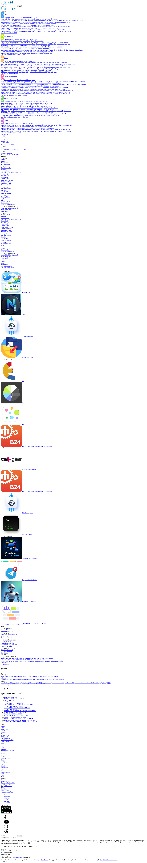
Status (2, 743)
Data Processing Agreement (14, 703)
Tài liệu (3, 761)
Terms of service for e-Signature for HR (19, 720)
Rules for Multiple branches (15, 717)
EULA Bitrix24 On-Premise (13, 706)
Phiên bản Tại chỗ (5, 758)
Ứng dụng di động (6, 781)
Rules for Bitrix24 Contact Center (17, 715)
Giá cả (2, 727)
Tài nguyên (4, 755)
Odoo (2, 776)
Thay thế (3, 752)
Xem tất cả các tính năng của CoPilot (11, 132)
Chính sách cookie (17, 857)
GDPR (6, 701)
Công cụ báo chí (5, 729)
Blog (2, 746)
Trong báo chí (4, 732)
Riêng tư (6, 798)
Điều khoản (7, 796)
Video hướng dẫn (5, 738)
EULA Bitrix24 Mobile (12, 709)
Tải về (2, 760)
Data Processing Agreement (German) (18, 705)
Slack (2, 773)
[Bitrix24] (8, 3)
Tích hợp (3, 269)
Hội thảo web (4, 737)
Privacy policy (9, 700)
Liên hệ (3, 730)
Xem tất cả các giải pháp (7, 267)
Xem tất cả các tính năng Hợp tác (10, 73)
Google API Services (6, 786)
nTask (2, 775)
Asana (2, 764)
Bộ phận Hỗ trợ (5, 735)
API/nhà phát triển (6, 784)
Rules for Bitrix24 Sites (13, 714)
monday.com (4, 767)
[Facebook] (5, 819)
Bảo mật (6, 801)
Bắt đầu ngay (4, 4)
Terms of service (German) (14, 698)
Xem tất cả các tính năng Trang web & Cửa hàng (14, 95)
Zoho (2, 769)
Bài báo (3, 747)
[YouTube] (6, 823)
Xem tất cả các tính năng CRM (9, 33)
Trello (2, 770)
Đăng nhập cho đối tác (7, 792)
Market (3, 780)
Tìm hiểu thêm (44, 860)
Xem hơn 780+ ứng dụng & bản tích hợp (12, 624)
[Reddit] (6, 833)
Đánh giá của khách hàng (7, 750)
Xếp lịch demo (5, 741)
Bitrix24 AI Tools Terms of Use (15, 712)
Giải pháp (3, 749)
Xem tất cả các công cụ (7, 134)
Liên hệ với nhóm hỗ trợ (7, 740)
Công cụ (3, 726)
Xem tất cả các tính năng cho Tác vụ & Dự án (13, 54)
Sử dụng (3, 753)
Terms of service (10, 697)
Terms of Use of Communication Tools (18, 718)
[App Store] (6, 809)
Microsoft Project (5, 772)
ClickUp (3, 766)
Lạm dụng (7, 802)
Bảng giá (3, 136)
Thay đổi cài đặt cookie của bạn (108, 860)
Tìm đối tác (4, 789)
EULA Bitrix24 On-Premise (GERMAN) (17, 708)
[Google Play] (6, 813)
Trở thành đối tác (5, 790)
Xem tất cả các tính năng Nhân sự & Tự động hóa (14, 117)
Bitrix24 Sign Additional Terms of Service (20, 711)
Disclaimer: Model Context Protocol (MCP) (20, 721)
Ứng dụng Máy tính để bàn (8, 783)
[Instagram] (6, 828)
